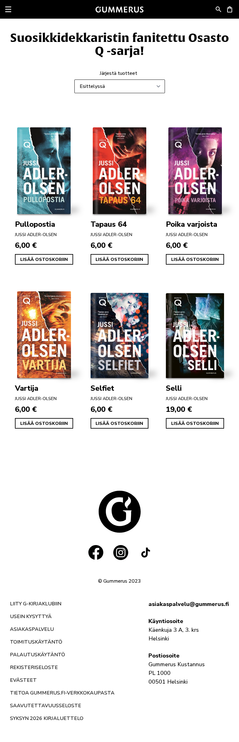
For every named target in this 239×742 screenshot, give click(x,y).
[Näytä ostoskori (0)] (229, 9)
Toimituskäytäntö (36, 642)
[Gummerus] (119, 9)
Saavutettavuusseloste (45, 705)
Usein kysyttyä (31, 616)
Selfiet (102, 388)
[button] (218, 9)
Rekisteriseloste (34, 667)
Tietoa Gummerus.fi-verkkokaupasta (62, 693)
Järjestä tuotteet (118, 73)
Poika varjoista (191, 224)
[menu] (8, 9)
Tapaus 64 (109, 224)
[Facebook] (95, 552)
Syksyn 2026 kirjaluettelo (46, 718)
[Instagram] (120, 552)
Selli (174, 388)
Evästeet (23, 680)
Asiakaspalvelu (32, 629)
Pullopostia (35, 224)
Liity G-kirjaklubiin (35, 603)
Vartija (26, 388)
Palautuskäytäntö (37, 654)
